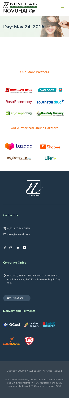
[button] (16, 298)
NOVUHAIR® (19, 10)
